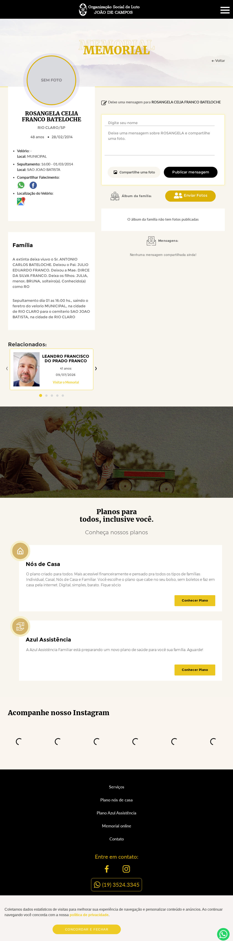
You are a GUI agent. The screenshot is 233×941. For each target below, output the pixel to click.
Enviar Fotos (195, 195)
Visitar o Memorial (66, 382)
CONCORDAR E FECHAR (86, 929)
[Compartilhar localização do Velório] (21, 200)
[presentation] (7, 368)
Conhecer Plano (195, 600)
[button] (40, 395)
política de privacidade (89, 915)
